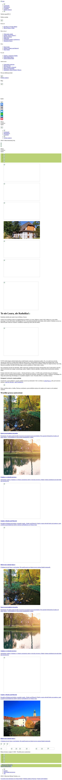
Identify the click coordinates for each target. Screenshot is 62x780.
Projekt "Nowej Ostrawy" (10, 35)
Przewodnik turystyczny (9, 772)
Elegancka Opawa (8, 41)
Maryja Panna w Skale (9, 28)
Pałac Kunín (7, 47)
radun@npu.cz (47, 380)
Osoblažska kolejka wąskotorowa (12, 39)
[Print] (31, 106)
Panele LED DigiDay (42, 778)
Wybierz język (4, 14)
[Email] (31, 109)
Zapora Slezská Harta (9, 58)
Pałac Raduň (7, 49)
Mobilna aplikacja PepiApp (29, 778)
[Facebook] (31, 104)
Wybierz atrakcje (8, 9)
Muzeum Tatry (7, 65)
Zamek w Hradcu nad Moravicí (11, 48)
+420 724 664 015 (18, 382)
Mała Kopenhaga (8, 36)
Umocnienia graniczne (9, 64)
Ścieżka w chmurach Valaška (11, 55)
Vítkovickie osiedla (8, 34)
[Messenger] (31, 111)
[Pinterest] (31, 119)
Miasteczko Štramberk (9, 68)
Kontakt (5, 770)
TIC (5, 773)
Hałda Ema (6, 38)
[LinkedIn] (31, 116)
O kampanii (6, 5)
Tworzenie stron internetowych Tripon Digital (11, 778)
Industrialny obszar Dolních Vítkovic (12, 70)
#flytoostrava (7, 7)
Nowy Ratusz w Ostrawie (10, 67)
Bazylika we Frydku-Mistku (10, 26)
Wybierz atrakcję (5, 77)
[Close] (2, 20)
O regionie (6, 8)
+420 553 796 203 (9, 382)
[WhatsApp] (31, 114)
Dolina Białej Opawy (9, 57)
